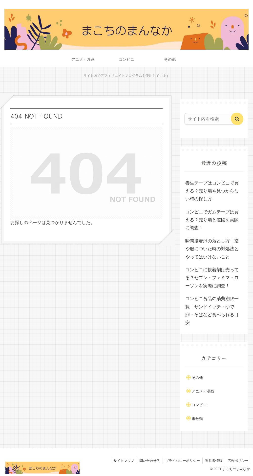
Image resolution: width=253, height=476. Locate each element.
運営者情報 (213, 461)
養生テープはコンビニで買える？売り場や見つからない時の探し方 (212, 191)
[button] (237, 119)
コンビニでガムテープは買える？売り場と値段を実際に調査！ (212, 219)
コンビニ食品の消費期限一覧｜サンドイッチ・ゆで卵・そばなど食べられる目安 (212, 310)
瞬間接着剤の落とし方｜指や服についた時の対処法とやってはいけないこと (212, 248)
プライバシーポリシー (182, 461)
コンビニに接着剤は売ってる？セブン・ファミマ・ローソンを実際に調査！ (212, 277)
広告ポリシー (238, 461)
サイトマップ (123, 461)
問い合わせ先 (149, 461)
